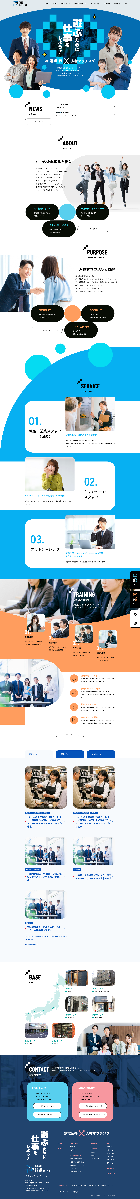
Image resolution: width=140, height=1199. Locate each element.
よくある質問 (73, 1168)
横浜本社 (109, 1147)
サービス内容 (95, 4)
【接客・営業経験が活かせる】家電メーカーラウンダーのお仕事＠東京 (93, 877)
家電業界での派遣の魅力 (77, 1162)
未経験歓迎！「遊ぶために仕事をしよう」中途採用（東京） (45, 928)
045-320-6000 (33, 1185)
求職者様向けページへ (92, 1106)
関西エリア (94, 1155)
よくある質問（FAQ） (104, 1185)
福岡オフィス (110, 1163)
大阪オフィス (110, 1156)
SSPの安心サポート (75, 1172)
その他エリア (95, 1159)
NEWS (55, 4)
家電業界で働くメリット (77, 1165)
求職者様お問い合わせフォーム (93, 1115)
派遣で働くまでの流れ (76, 1159)
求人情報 (117, 4)
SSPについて (65, 4)
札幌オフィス (110, 1153)
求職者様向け (111, 1174)
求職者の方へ (76, 1185)
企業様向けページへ (47, 1106)
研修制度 (107, 4)
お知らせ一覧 (38, 122)
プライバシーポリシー (64, 1192)
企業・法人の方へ (89, 1185)
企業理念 (72, 1147)
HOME (47, 4)
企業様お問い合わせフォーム (47, 1115)
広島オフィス (110, 1160)
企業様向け (110, 1168)
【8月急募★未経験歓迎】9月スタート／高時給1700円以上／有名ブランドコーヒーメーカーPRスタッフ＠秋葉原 (93, 821)
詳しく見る (93, 229)
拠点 (126, 4)
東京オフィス (110, 1150)
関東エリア (94, 1152)
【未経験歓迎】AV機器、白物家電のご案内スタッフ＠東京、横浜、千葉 (45, 877)
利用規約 (76, 1192)
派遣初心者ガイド (80, 4)
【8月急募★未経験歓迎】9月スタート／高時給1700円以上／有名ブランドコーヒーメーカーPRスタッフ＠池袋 (45, 821)
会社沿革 (72, 1150)
